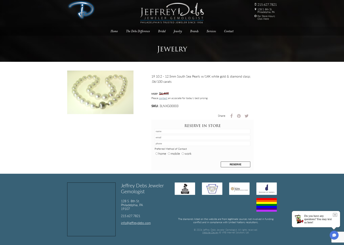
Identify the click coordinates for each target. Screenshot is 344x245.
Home (114, 31)
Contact (228, 31)
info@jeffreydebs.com (136, 222)
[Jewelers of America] (266, 188)
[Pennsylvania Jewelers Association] (212, 188)
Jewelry (178, 31)
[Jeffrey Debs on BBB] (185, 188)
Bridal (162, 31)
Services (211, 31)
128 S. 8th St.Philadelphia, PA (266, 10)
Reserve (235, 164)
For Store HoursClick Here (266, 17)
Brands (194, 31)
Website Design (210, 232)
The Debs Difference (138, 31)
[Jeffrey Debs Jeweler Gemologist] (81, 18)
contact (163, 98)
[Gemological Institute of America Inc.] (239, 188)
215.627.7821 (267, 4)
